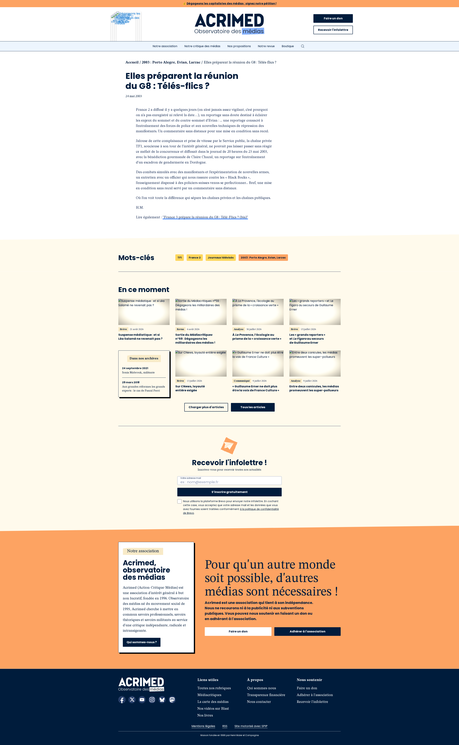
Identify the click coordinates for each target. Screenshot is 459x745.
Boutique (288, 46)
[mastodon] (172, 699)
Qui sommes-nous (261, 688)
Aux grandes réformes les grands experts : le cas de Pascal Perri (143, 388)
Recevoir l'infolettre (333, 30)
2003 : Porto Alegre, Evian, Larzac (171, 62)
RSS (224, 726)
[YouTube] (142, 699)
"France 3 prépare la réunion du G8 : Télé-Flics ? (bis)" (205, 217)
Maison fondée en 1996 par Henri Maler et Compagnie (229, 735)
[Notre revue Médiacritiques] (131, 28)
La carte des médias (212, 702)
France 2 (195, 257)
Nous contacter (259, 702)
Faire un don (333, 18)
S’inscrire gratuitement (230, 492)
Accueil (132, 62)
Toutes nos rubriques (214, 688)
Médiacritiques (209, 695)
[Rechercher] (303, 46)
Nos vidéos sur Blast (213, 709)
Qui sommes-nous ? (142, 642)
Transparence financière (266, 695)
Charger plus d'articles (206, 407)
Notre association (165, 46)
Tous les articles (252, 407)
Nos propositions (239, 46)
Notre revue (266, 46)
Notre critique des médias (202, 46)
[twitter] (132, 699)
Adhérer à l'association (307, 631)
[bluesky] (162, 699)
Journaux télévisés (221, 257)
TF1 (180, 257)
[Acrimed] (229, 24)
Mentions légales (203, 726)
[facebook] (122, 699)
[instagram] (152, 699)
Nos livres (205, 715)
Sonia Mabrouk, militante (138, 372)
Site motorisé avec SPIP (251, 726)
